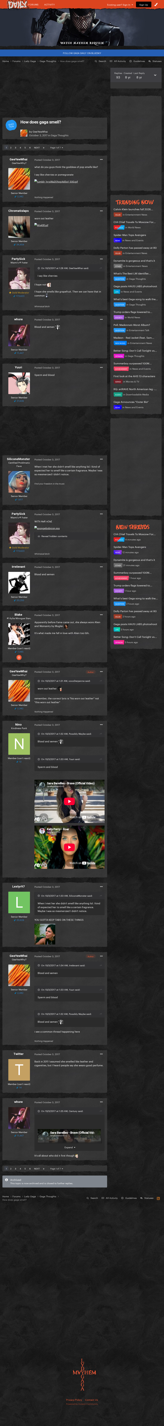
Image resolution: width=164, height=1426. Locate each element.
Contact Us (91, 1399)
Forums (33, 4)
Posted (47, 159)
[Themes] (156, 4)
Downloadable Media (137, 394)
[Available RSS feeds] (158, 1198)
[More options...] (101, 159)
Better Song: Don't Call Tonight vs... (135, 350)
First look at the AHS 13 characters (134, 376)
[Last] (43, 147)
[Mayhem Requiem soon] (82, 25)
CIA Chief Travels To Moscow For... (135, 222)
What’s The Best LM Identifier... (132, 273)
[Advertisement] (54, 90)
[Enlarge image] (56, 180)
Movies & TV (132, 381)
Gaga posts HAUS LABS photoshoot (135, 286)
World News (134, 227)
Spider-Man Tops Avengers (130, 235)
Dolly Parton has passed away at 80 (135, 247)
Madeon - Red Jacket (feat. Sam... (134, 337)
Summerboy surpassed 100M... (133, 363)
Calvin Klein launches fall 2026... (133, 209)
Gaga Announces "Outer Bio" (131, 402)
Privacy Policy (74, 1399)
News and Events (134, 240)
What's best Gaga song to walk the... (136, 299)
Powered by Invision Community (82, 1403)
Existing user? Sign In (119, 4)
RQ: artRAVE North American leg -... (135, 389)
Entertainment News (136, 214)
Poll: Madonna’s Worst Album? (132, 325)
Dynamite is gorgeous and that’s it (134, 260)
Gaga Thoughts (59, 135)
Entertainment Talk (139, 330)
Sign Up (143, 4)
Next (37, 147)
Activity (49, 4)
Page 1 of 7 (56, 147)
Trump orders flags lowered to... (133, 312)
